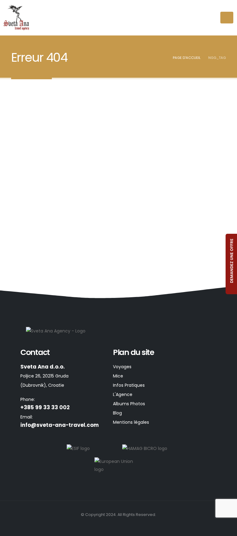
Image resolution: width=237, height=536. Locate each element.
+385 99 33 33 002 (45, 407)
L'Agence (122, 394)
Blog (117, 413)
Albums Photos (129, 404)
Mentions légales (131, 422)
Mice (118, 376)
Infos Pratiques (129, 385)
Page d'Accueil (187, 57)
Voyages (122, 367)
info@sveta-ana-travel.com (59, 425)
